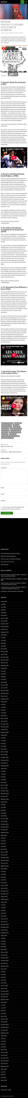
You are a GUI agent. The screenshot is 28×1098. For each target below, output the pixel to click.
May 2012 (3, 1074)
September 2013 (5, 1033)
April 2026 (3, 612)
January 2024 (4, 687)
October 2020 (4, 796)
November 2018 (5, 860)
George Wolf (17, 426)
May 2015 (3, 977)
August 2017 (4, 902)
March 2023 (4, 715)
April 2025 (3, 646)
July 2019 (3, 838)
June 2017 (3, 907)
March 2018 (4, 882)
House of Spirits (4, 564)
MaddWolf (4, 432)
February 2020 (4, 818)
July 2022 (3, 738)
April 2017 (3, 913)
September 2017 (5, 899)
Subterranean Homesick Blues (8, 576)
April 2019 (3, 846)
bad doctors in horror (7, 423)
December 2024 (5, 657)
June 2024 (3, 673)
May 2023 (3, 710)
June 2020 (3, 807)
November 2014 (5, 994)
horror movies (5, 430)
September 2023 (5, 699)
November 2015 (5, 960)
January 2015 (4, 988)
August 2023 (4, 701)
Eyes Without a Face (6, 424)
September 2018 (5, 866)
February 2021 (4, 785)
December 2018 (5, 857)
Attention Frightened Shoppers (8, 556)
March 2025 (4, 648)
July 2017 (3, 905)
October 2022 (4, 729)
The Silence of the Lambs (7, 437)
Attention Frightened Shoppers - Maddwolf (11, 578)
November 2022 (5, 726)
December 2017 (5, 891)
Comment (4, 467)
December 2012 (5, 1058)
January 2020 (4, 821)
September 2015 (5, 966)
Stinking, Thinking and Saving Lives (10, 588)
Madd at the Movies (15, 430)
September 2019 (5, 832)
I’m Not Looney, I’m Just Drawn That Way (10, 559)
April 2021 (3, 779)
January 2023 (4, 721)
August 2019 (4, 835)
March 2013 (4, 1049)
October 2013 (4, 1030)
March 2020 (4, 815)
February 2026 (4, 618)
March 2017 (4, 916)
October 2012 (4, 1063)
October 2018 (4, 863)
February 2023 (4, 718)
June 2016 (3, 941)
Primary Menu (26, 2)
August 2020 (4, 802)
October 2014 (4, 996)
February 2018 (4, 885)
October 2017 (4, 896)
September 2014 (5, 999)
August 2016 (4, 935)
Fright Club (4, 21)
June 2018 (3, 874)
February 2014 (4, 1019)
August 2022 (4, 735)
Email (2, 494)
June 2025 (3, 640)
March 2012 (4, 1080)
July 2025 (3, 637)
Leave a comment (19, 33)
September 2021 (5, 765)
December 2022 (5, 724)
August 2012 (4, 1069)
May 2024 (3, 676)
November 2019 (5, 827)
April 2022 (3, 746)
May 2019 (3, 843)
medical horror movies (14, 432)
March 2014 (4, 1016)
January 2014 (4, 1021)
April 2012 (3, 1077)
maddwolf (11, 33)
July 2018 (3, 871)
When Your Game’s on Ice (7, 445)
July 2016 (3, 938)
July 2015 (3, 971)
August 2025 (4, 635)
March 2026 (4, 615)
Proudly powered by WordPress (7, 1096)
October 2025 (4, 629)
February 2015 (4, 985)
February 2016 (4, 952)
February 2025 (4, 651)
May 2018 (3, 877)
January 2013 (4, 1055)
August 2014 (4, 1002)
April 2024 (3, 679)
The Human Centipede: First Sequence (10, 436)
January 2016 (4, 955)
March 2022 (4, 749)
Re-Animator (5, 434)
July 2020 (3, 804)
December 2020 (5, 790)
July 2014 (3, 1005)
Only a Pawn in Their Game (7, 561)
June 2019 (3, 841)
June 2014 (3, 1008)
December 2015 (5, 957)
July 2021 (3, 771)
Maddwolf (4, 2)
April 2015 (3, 980)
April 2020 (3, 813)
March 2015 (4, 982)
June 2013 (3, 1041)
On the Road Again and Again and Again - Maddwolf (13, 574)
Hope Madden (5, 428)
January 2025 (4, 654)
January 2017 (4, 921)
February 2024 (4, 685)
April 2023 (3, 712)
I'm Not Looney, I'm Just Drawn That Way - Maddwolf (13, 583)
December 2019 (5, 824)
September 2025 (5, 632)
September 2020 (5, 799)
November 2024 (5, 660)
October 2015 (4, 963)
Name (3, 487)
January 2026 (4, 621)
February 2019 (4, 852)
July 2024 (3, 671)
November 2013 (5, 1027)
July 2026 (3, 604)
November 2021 (5, 760)
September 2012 (5, 1066)
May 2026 (3, 609)
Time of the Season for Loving (9, 584)
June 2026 (3, 607)
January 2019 (4, 854)
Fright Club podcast (7, 426)
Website (3, 500)
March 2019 (4, 849)
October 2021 (4, 763)
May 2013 (3, 1044)
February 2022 (4, 751)
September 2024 (5, 665)
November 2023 (5, 693)
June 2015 (3, 974)
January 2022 (4, 754)
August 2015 (4, 969)
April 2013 (3, 1047)
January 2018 (4, 888)
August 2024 (4, 668)
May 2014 (3, 1010)
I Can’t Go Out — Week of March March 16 (11, 450)
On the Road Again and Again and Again (10, 553)
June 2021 (3, 774)
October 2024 (4, 662)
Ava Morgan (4, 591)
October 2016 (4, 930)
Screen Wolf (13, 434)
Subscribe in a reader (6, 1089)
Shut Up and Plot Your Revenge (15, 591)
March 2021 (4, 782)
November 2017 (5, 893)
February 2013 (4, 1052)
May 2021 (3, 776)
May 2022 (3, 743)
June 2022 (3, 740)
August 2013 (4, 1035)
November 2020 (5, 793)
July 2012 (3, 1072)
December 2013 (5, 1024)
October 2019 (4, 829)
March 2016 (4, 949)
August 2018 (4, 868)
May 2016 (3, 944)
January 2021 (4, 788)
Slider (8, 21)
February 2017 (4, 918)
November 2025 (5, 626)
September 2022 (5, 732)
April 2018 (3, 879)
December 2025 (5, 623)
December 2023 (5, 690)
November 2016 (5, 927)
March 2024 (4, 682)
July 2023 (3, 704)
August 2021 (4, 768)
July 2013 (3, 1038)
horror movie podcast (15, 428)
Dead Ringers (18, 423)
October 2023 (4, 696)
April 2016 (3, 946)
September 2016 (5, 932)
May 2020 (3, 810)
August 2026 (4, 601)
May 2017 (3, 910)
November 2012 (5, 1060)
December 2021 (5, 757)
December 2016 (5, 924)
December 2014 (5, 991)
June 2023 (3, 707)
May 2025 (3, 643)
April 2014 (3, 1013)
